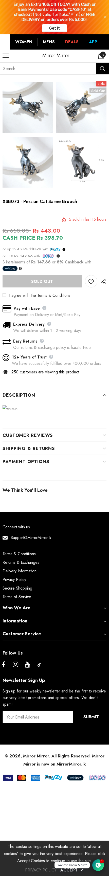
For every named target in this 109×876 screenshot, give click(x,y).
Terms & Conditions (53, 295)
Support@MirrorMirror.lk (31, 538)
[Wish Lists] (91, 281)
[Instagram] (15, 664)
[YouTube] (27, 664)
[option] (28, 136)
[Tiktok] (39, 664)
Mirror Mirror (55, 56)
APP (93, 42)
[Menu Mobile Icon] (6, 56)
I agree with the (22, 295)
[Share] (101, 281)
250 (15, 372)
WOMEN (23, 42)
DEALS (72, 42)
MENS (49, 42)
